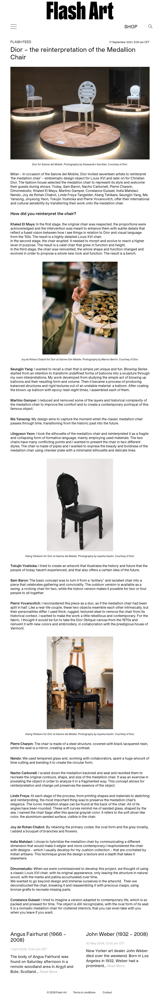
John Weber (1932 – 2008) (117, 934)
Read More (48, 972)
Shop (130, 26)
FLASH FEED (20, 42)
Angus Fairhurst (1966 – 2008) (38, 937)
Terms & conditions (84, 992)
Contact (107, 992)
